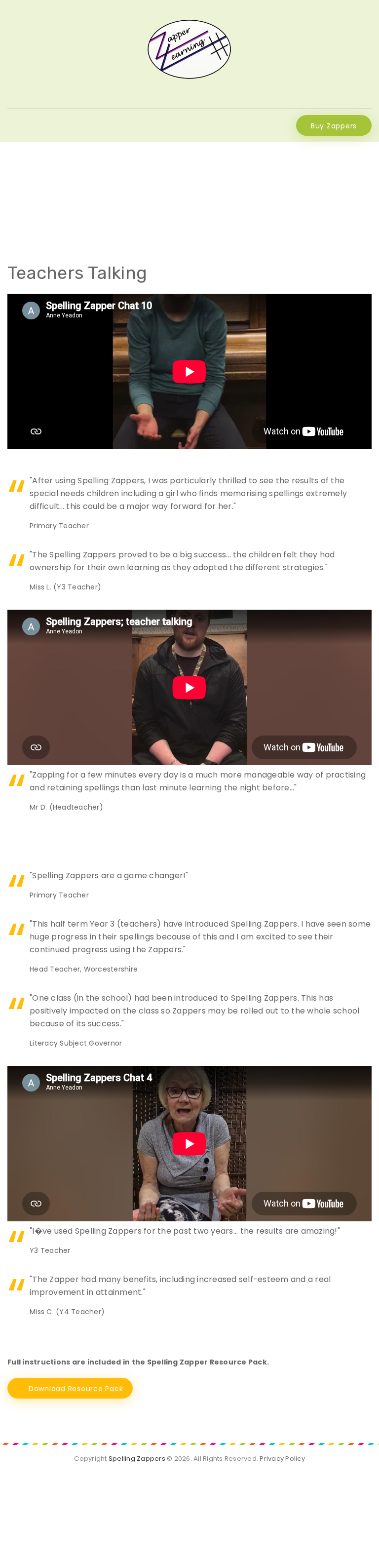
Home (152, 193)
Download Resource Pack (76, 1389)
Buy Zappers (334, 126)
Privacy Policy (282, 1458)
